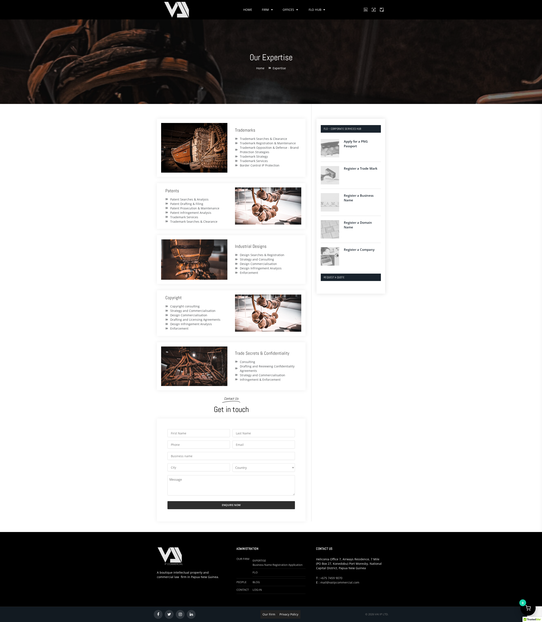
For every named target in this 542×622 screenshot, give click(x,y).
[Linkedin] (366, 10)
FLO (255, 572)
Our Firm (269, 614)
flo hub (315, 10)
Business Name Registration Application (278, 565)
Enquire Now (231, 505)
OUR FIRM (242, 559)
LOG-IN (257, 590)
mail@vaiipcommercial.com (339, 582)
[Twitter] (382, 10)
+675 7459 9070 (331, 578)
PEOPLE (241, 582)
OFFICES (288, 10)
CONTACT (242, 590)
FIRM (265, 10)
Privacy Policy (288, 614)
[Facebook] (374, 10)
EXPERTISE (259, 560)
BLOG (256, 582)
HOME (247, 10)
